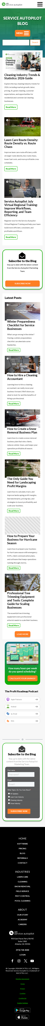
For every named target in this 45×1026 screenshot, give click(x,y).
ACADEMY (22, 919)
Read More (11, 107)
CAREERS (22, 924)
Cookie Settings (22, 1003)
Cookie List (22, 998)
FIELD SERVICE (22, 891)
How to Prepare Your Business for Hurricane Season (22, 539)
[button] (12, 961)
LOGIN (23, 955)
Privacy (22, 989)
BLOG (22, 853)
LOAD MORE (22, 634)
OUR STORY (22, 915)
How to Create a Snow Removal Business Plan (22, 430)
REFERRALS (22, 858)
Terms (22, 984)
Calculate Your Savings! (23, 678)
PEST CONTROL (22, 896)
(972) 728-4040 (22, 950)
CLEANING (22, 881)
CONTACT (22, 863)
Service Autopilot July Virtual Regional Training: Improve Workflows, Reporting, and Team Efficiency (21, 208)
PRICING (22, 848)
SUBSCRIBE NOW (22, 283)
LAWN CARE (22, 877)
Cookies (22, 993)
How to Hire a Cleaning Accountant (22, 376)
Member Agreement (22, 979)
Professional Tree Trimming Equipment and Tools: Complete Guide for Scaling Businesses (21, 600)
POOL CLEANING (22, 901)
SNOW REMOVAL (22, 886)
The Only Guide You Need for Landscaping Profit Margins (21, 482)
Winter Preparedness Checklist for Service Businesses (21, 325)
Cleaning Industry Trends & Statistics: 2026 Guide (22, 76)
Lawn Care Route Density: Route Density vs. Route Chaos (21, 143)
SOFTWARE (22, 844)
